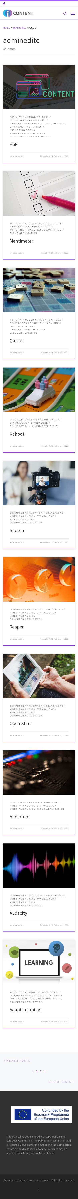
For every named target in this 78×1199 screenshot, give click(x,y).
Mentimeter (21, 241)
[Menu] (73, 13)
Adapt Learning (25, 1010)
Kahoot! (18, 434)
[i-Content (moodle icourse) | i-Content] (18, 12)
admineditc (19, 27)
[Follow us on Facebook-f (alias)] (4, 4)
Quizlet (17, 340)
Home (6, 27)
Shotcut (18, 530)
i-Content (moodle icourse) (31, 1180)
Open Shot (20, 723)
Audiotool (19, 816)
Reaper (17, 627)
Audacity (18, 913)
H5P (14, 144)
